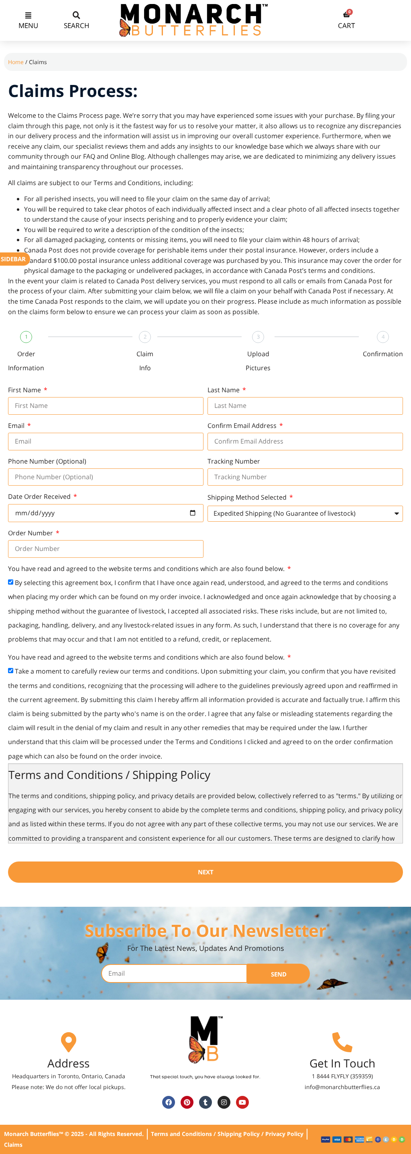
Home (16, 62)
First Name (25, 389)
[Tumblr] (205, 1102)
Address (68, 1063)
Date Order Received (40, 496)
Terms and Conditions (127, 182)
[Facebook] (168, 1102)
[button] (28, 15)
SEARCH (77, 25)
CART (346, 25)
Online (120, 156)
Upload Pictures (258, 360)
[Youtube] (242, 1102)
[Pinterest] (187, 1102)
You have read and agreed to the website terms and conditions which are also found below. (147, 568)
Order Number (31, 533)
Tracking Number (234, 461)
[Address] (69, 1042)
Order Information (26, 360)
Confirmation (383, 353)
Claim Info (144, 360)
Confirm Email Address (243, 425)
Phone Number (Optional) (47, 461)
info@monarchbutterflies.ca (342, 1087)
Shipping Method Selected (248, 497)
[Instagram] (224, 1102)
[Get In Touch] (342, 1042)
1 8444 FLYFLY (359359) (342, 1076)
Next (206, 872)
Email (17, 425)
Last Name (224, 389)
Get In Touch (342, 1063)
